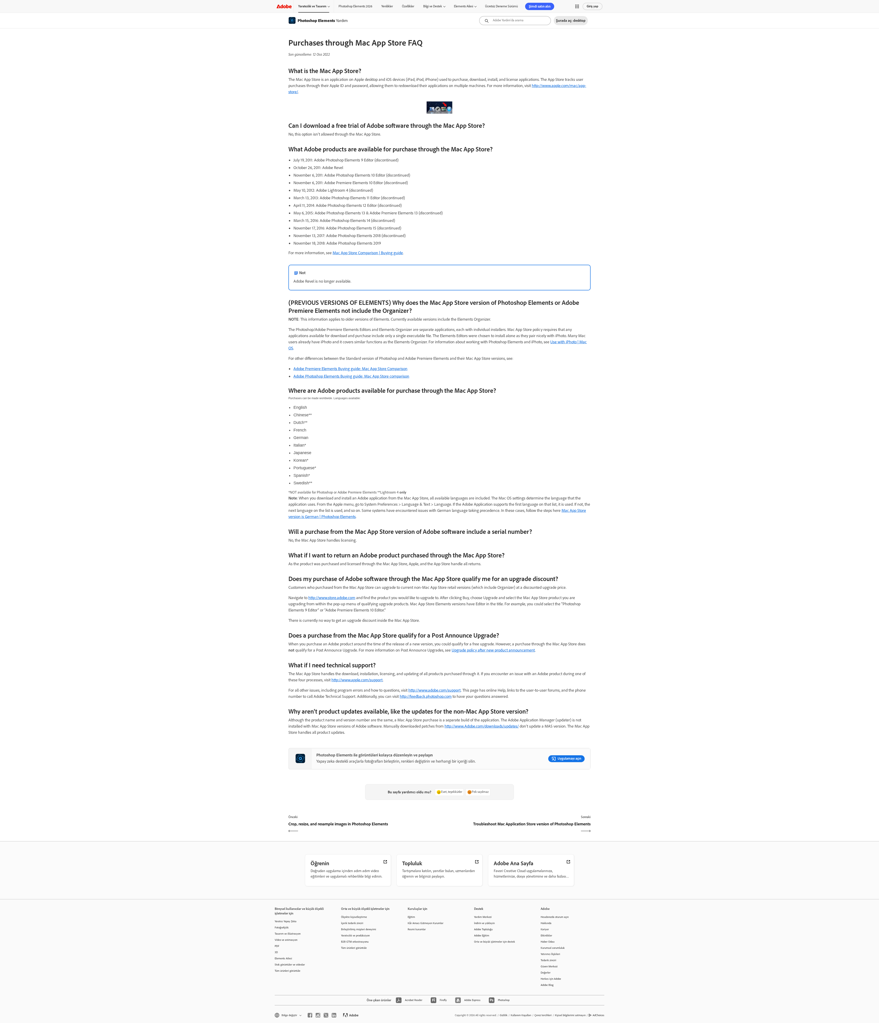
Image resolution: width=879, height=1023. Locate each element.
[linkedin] (334, 1015)
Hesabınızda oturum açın (555, 917)
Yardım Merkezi (483, 917)
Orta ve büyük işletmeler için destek (494, 941)
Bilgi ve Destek (432, 6)
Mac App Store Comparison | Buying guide (368, 252)
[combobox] (515, 20)
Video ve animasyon (286, 939)
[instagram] (318, 1015)
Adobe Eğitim (481, 935)
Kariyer (545, 929)
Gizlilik (503, 1015)
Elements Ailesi (463, 6)
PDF (277, 946)
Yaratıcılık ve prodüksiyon (355, 935)
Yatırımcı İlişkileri (550, 954)
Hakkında (546, 923)
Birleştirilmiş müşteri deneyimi (358, 929)
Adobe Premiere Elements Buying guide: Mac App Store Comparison (350, 368)
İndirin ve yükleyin (484, 923)
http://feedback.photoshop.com (426, 696)
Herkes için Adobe (551, 978)
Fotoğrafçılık (282, 927)
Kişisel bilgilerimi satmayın (570, 1015)
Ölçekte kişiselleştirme (354, 917)
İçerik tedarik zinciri (352, 923)
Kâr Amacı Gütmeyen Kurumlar (425, 923)
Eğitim (411, 917)
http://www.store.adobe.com (331, 597)
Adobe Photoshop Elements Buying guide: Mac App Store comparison (351, 376)
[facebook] (310, 1015)
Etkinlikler (546, 935)
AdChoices (598, 1015)
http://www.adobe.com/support (434, 690)
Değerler (546, 972)
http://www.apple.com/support (357, 679)
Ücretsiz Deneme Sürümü (501, 6)
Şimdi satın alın (540, 6)
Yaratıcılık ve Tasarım (312, 6)
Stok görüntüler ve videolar (290, 964)
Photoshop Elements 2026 (355, 6)
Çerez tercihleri (543, 1015)
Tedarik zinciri (548, 960)
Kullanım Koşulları (521, 1015)
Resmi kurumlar (417, 929)
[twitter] (326, 1015)
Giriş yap (592, 6)
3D (276, 952)
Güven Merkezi (549, 966)
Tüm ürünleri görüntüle (287, 970)
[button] (577, 6)
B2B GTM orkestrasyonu (355, 941)
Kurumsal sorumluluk (553, 947)
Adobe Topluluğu (483, 929)
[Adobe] (284, 6)
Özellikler (408, 6)
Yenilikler (387, 6)
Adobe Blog (547, 985)
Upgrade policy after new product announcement (493, 650)
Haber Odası (548, 941)
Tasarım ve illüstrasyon (288, 933)
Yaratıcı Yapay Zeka (285, 921)
